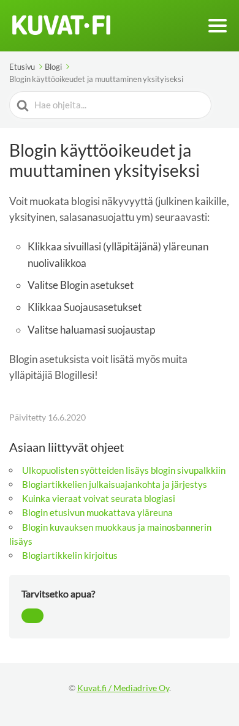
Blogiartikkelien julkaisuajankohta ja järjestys (114, 484)
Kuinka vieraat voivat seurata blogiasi (98, 498)
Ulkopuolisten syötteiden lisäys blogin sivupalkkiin (124, 470)
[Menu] (217, 25)
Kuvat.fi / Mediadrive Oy (123, 688)
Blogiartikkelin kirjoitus (70, 555)
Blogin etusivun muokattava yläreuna (97, 512)
